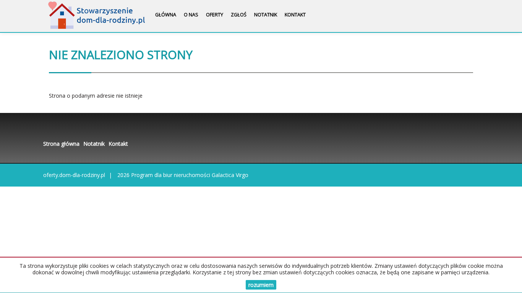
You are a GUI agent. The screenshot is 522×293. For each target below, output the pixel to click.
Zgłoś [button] (238, 14)
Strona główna (61, 143)
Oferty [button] (214, 14)
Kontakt (295, 14)
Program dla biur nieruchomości (171, 175)
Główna (165, 14)
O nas (191, 14)
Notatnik (265, 14)
